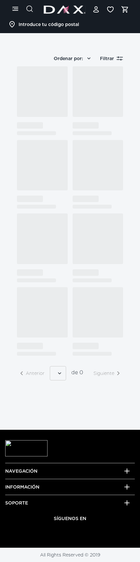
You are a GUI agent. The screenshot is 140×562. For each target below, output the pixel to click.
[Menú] (15, 9)
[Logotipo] (64, 9)
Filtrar (107, 58)
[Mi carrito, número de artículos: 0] (125, 9)
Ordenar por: (68, 58)
